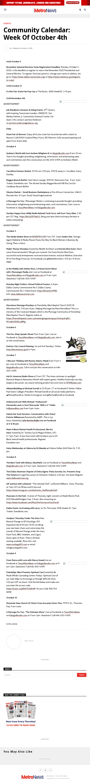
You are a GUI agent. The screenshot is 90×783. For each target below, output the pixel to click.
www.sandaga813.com (16, 544)
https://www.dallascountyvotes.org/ (28, 77)
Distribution (50, 776)
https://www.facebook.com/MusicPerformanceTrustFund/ (32, 502)
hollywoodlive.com (14, 408)
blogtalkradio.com (60, 153)
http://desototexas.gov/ (17, 349)
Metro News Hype (61, 776)
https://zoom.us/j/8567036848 (20, 588)
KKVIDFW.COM (39, 236)
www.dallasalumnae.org (17, 478)
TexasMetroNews (25, 207)
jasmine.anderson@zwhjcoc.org (23, 123)
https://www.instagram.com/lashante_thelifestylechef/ (31, 490)
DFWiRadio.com (73, 383)
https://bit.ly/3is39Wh (47, 291)
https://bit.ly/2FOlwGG (29, 216)
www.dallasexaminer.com (22, 294)
